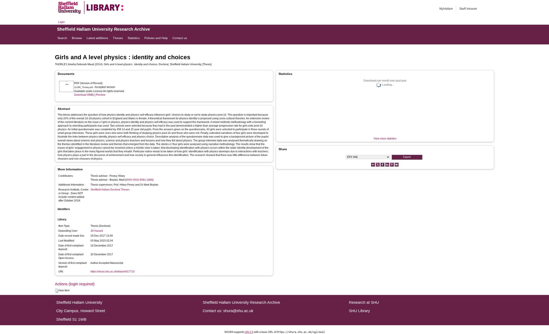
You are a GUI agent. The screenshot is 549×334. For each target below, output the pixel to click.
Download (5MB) (84, 94)
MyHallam (446, 8)
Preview (100, 94)
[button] (56, 291)
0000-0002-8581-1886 (139, 179)
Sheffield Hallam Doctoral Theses (110, 189)
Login (61, 22)
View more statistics (385, 138)
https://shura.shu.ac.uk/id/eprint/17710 (112, 271)
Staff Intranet (468, 8)
